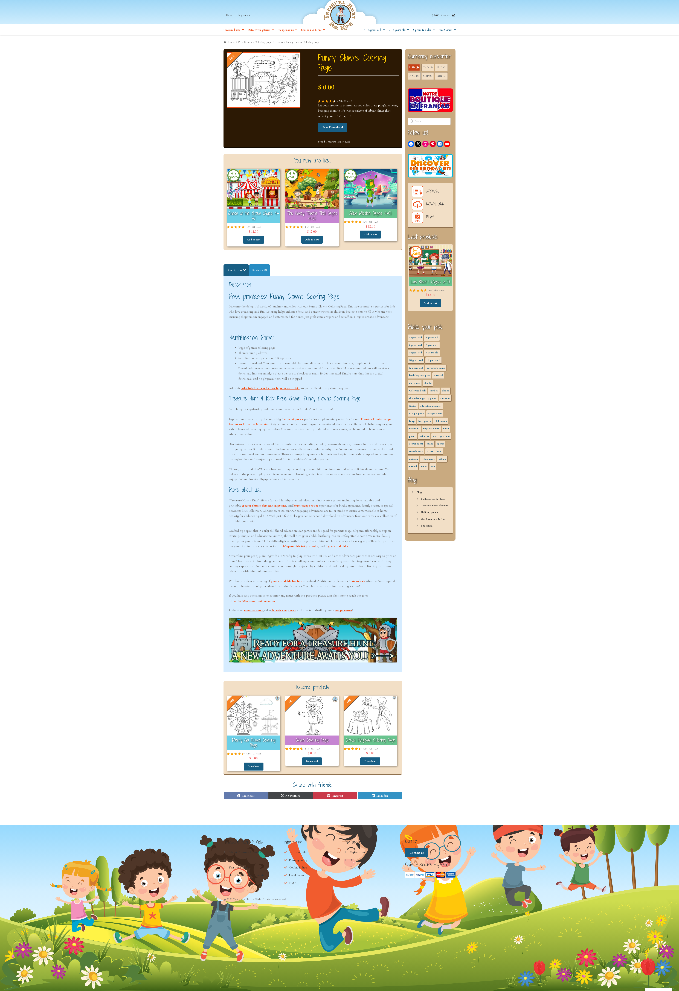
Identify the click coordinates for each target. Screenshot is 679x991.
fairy (412, 421)
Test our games (238, 867)
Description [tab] (234, 270)
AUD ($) (441, 67)
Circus (279, 42)
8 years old (415, 352)
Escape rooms (285, 30)
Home (229, 15)
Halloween (441, 421)
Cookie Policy (298, 867)
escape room (434, 413)
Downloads (357, 860)
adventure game (435, 368)
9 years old (432, 352)
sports (440, 443)
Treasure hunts (231, 30)
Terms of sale (297, 852)
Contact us (417, 853)
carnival (438, 375)
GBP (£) (427, 76)
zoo (433, 466)
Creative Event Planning (434, 505)
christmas (414, 383)
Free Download (333, 127)
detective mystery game (422, 398)
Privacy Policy (298, 860)
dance (445, 390)
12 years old (416, 368)
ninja (446, 428)
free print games (292, 419)
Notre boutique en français (246, 875)
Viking (442, 459)
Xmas (424, 466)
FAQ (292, 883)
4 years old (415, 337)
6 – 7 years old (396, 30)
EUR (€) (441, 76)
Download (254, 766)
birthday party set (419, 375)
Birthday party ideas (433, 499)
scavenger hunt (441, 436)
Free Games (445, 30)
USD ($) (414, 67)
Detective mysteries (259, 30)
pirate (412, 436)
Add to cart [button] (253, 239)
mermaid (414, 428)
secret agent (416, 443)
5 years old (432, 337)
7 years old (432, 345)
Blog (419, 492)
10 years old (416, 360)
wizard (413, 466)
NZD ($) (414, 76)
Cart (353, 867)
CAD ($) (428, 67)
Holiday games (429, 512)
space (430, 443)
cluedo (427, 383)
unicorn (413, 459)
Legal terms (296, 875)
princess (424, 436)
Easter (412, 406)
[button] (295, 58)
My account (245, 15)
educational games (431, 406)
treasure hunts (251, 505)
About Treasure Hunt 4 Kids (247, 852)
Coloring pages (263, 42)
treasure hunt (434, 451)
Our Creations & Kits (433, 519)
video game (428, 459)
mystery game (431, 428)
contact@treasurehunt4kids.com (254, 601)
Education (427, 525)
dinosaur (445, 398)
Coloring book (417, 390)
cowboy (433, 390)
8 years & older (422, 30)
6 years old (415, 345)
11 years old (433, 360)
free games (424, 421)
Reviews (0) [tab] (259, 270)
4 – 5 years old (372, 30)
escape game (416, 413)
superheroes (416, 451)
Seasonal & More (311, 30)
